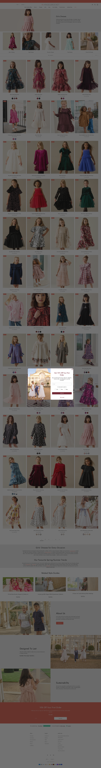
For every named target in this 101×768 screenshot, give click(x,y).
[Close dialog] (72, 369)
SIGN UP (62, 393)
